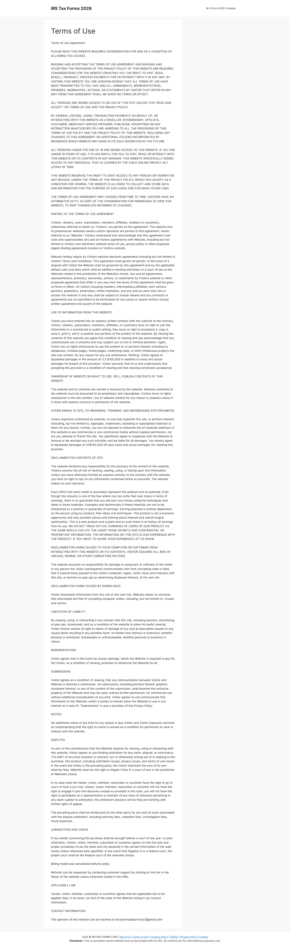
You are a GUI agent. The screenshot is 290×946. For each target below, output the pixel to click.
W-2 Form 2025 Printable (221, 8)
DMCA (174, 936)
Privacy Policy (188, 936)
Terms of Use (140, 936)
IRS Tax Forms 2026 (71, 8)
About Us (124, 936)
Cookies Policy (159, 936)
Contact (203, 936)
